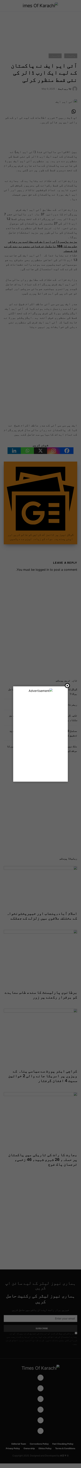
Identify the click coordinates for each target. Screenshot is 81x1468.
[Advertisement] (40, 736)
